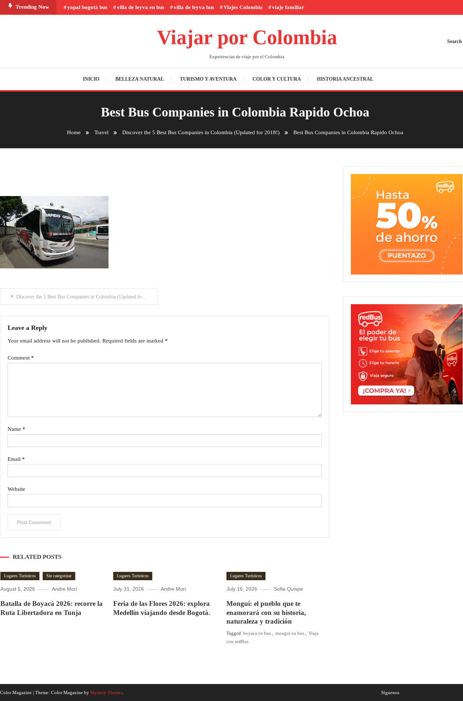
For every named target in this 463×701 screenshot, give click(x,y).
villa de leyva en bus (140, 7)
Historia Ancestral (345, 79)
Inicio (91, 79)
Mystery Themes (106, 692)
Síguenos (390, 692)
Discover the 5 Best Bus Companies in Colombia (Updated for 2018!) (87, 296)
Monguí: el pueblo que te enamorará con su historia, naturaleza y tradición (266, 612)
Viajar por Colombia (247, 37)
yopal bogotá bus (87, 7)
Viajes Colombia (243, 7)
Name (16, 429)
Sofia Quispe (288, 589)
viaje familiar (288, 7)
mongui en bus (289, 633)
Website (16, 489)
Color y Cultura (276, 79)
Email (16, 459)
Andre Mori (64, 589)
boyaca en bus (257, 633)
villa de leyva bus (194, 7)
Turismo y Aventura (208, 79)
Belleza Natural (139, 79)
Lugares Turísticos (20, 575)
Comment (21, 358)
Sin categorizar (59, 575)
